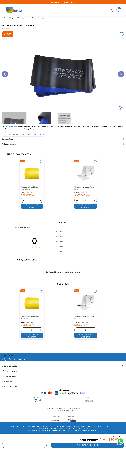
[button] (63, 139)
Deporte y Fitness (17, 18)
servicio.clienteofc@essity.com (75, 429)
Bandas (42, 18)
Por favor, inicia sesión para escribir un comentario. (63, 272)
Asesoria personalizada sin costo (63, 2)
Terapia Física (31, 18)
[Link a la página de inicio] (5, 17)
